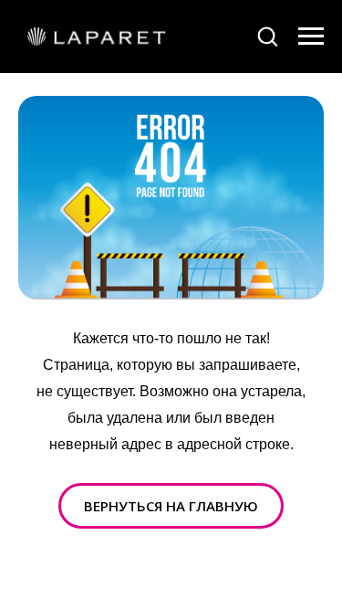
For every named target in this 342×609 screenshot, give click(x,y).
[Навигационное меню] (311, 36)
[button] (267, 36)
